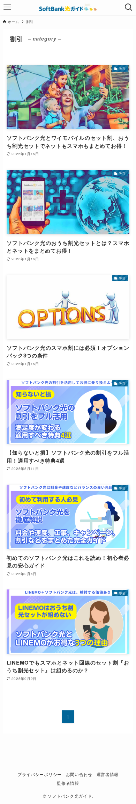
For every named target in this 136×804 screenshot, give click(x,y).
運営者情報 (108, 774)
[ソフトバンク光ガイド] (68, 7)
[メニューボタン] (7, 7)
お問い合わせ (79, 774)
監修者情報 (68, 783)
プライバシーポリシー (39, 774)
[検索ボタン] (128, 7)
